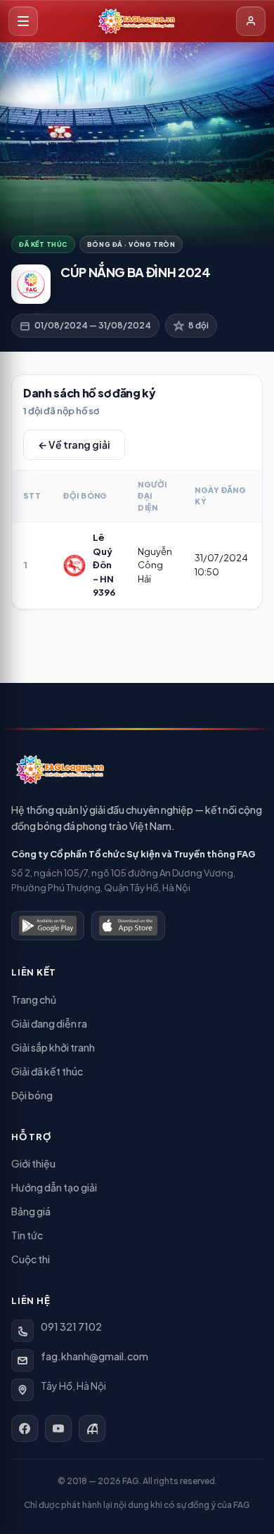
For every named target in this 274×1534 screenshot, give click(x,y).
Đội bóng (32, 1095)
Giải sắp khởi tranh (53, 1047)
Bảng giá (31, 1211)
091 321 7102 (71, 1326)
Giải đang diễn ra (49, 1023)
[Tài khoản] (251, 21)
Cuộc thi (30, 1259)
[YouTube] (58, 1428)
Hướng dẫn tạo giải (54, 1187)
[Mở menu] (23, 21)
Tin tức (27, 1235)
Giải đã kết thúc (47, 1071)
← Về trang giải (74, 444)
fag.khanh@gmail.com (94, 1356)
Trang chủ (33, 999)
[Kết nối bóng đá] (92, 1428)
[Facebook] (24, 1428)
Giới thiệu (33, 1163)
